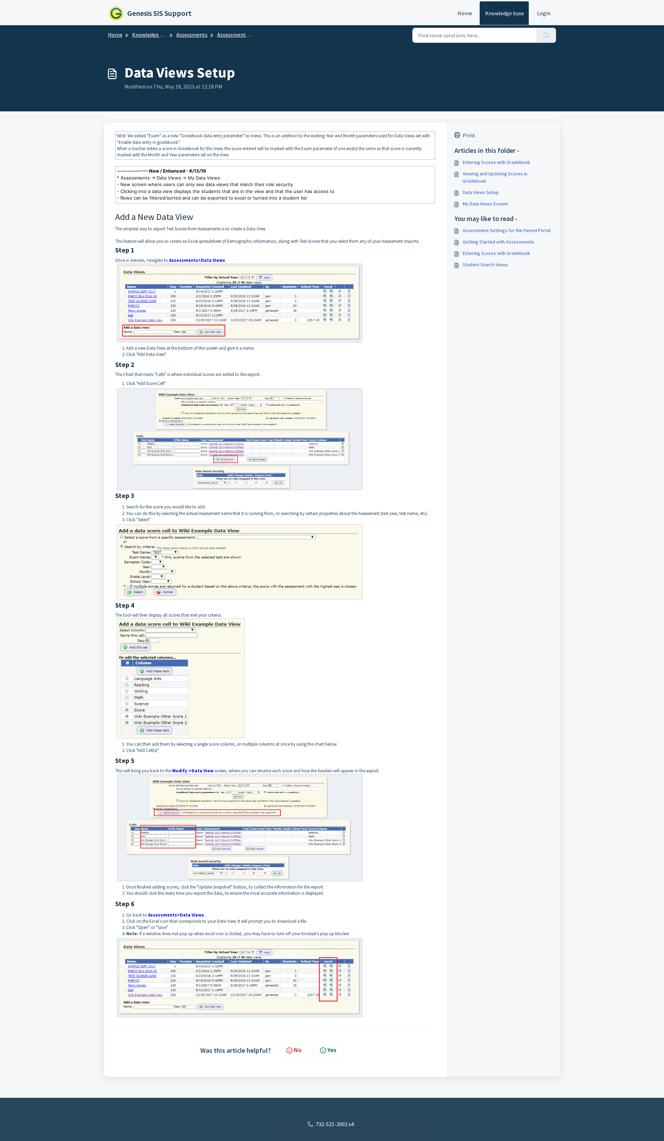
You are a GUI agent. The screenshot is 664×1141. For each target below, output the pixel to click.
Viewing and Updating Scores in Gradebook (495, 177)
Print (469, 135)
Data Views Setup (481, 192)
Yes (332, 1050)
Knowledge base (504, 13)
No (298, 1050)
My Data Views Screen (485, 204)
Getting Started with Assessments (498, 242)
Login (544, 13)
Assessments (192, 34)
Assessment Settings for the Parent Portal (507, 230)
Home (465, 13)
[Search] (546, 35)
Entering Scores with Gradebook (496, 162)
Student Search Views (485, 264)
